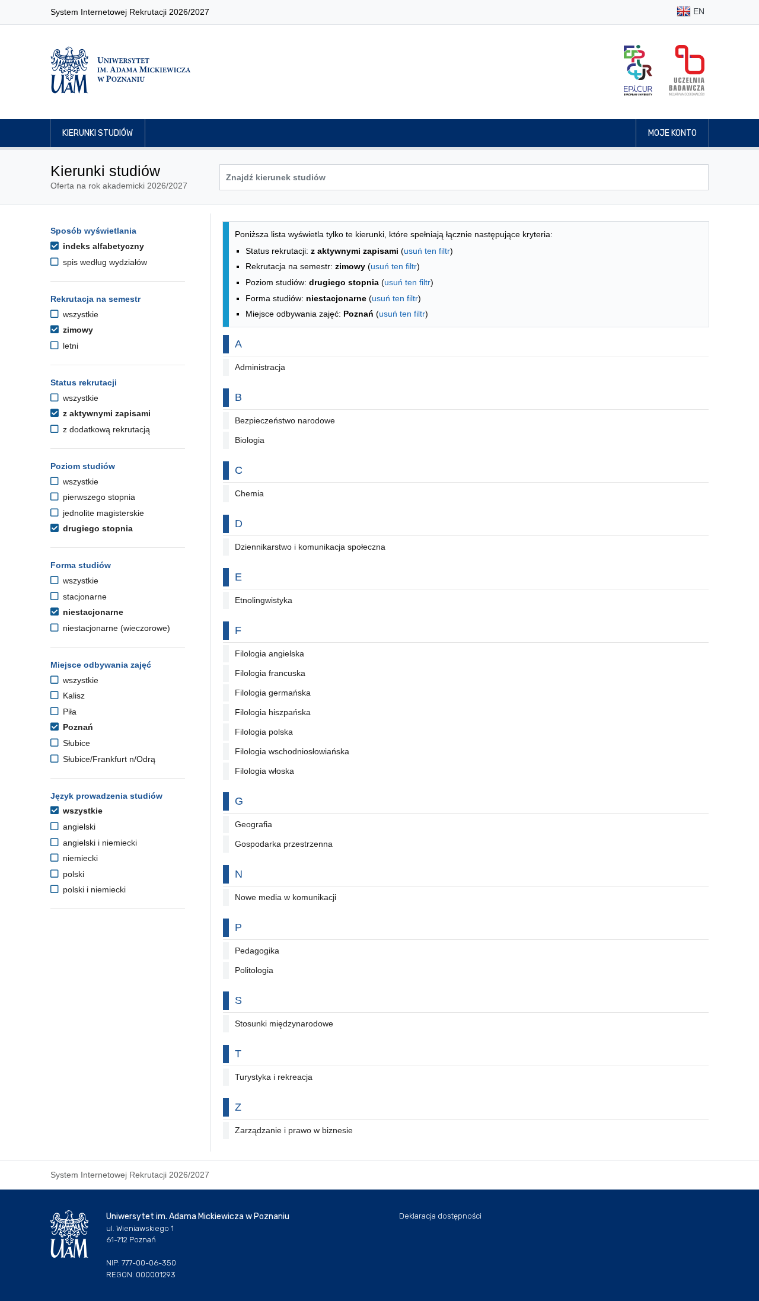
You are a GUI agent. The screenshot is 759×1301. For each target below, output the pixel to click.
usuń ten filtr (427, 251)
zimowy (76, 329)
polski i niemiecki (93, 889)
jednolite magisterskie (102, 513)
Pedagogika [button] (257, 950)
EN (697, 11)
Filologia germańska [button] (273, 692)
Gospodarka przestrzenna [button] (284, 844)
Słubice (75, 743)
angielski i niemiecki (98, 842)
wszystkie (79, 314)
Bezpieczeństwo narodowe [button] (285, 420)
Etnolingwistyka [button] (263, 600)
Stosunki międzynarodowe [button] (284, 1023)
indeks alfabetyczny (102, 246)
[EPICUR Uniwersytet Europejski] (638, 70)
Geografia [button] (253, 824)
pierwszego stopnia (97, 497)
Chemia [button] (249, 493)
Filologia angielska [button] (269, 653)
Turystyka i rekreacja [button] (273, 1077)
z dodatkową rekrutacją (105, 429)
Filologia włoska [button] (264, 771)
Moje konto (672, 133)
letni (69, 345)
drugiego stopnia (96, 528)
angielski (77, 826)
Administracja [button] (260, 367)
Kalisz (72, 695)
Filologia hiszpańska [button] (273, 712)
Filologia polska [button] (264, 731)
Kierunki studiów (97, 133)
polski (72, 874)
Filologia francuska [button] (270, 673)
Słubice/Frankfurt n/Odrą (107, 759)
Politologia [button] (254, 970)
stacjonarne (83, 596)
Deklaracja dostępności (440, 1215)
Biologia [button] (249, 440)
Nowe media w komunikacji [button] (285, 897)
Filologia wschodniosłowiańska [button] (292, 751)
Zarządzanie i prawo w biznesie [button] (294, 1130)
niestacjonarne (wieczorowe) (115, 628)
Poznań (76, 727)
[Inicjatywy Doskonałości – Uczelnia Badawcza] (687, 70)
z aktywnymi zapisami (105, 413)
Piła (68, 711)
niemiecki (79, 858)
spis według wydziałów (103, 262)
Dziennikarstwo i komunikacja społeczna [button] (310, 546)
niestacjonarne (91, 612)
